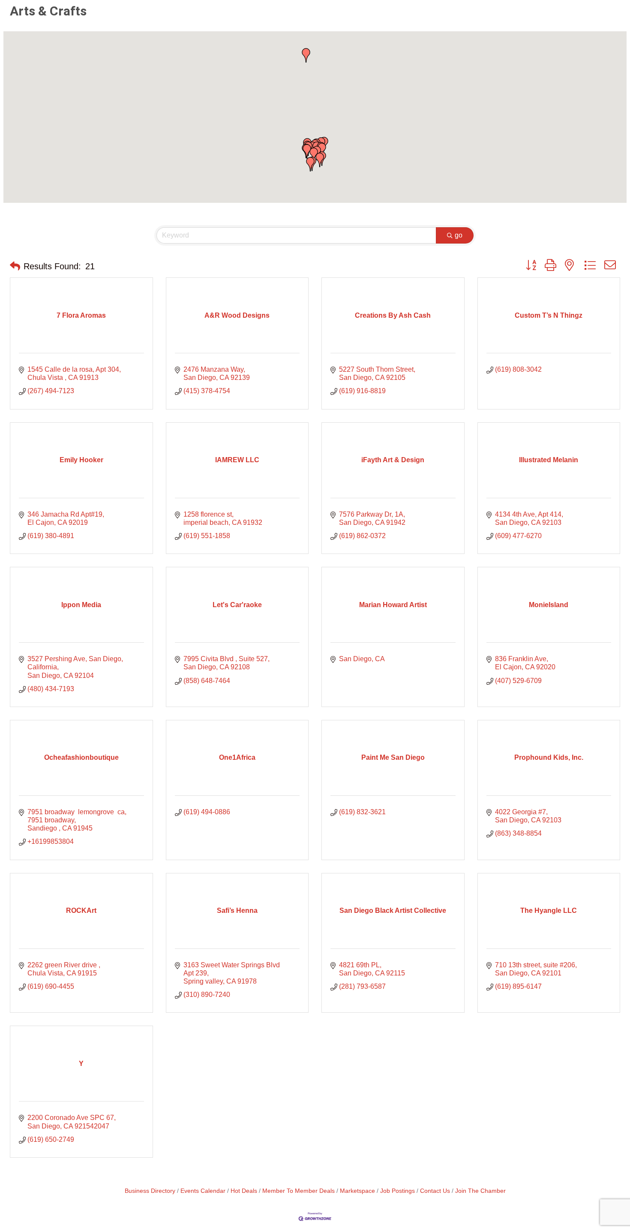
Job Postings (397, 1191)
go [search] (458, 235)
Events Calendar (202, 1191)
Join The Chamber (480, 1191)
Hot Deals (244, 1191)
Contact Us (435, 1191)
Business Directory (150, 1191)
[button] (322, 150)
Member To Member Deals (298, 1191)
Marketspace (357, 1191)
